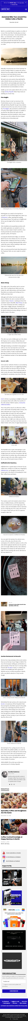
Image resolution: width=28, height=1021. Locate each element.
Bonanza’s (5, 217)
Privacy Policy (24, 1005)
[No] (26, 1017)
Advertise (24, 1001)
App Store (21, 2)
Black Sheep (19, 302)
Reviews (15, 1003)
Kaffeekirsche (4, 470)
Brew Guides (23, 1003)
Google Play (14, 4)
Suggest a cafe (15, 1001)
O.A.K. (2, 399)
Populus (11, 301)
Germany (7, 843)
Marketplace (6, 1003)
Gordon (3, 704)
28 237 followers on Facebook (13, 861)
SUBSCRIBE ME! (14, 991)
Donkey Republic (9, 91)
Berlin (2, 843)
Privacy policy (15, 1018)
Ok (10, 1018)
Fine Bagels (6, 108)
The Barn (10, 667)
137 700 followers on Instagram (13, 857)
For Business (5, 1001)
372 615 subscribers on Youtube (13, 852)
